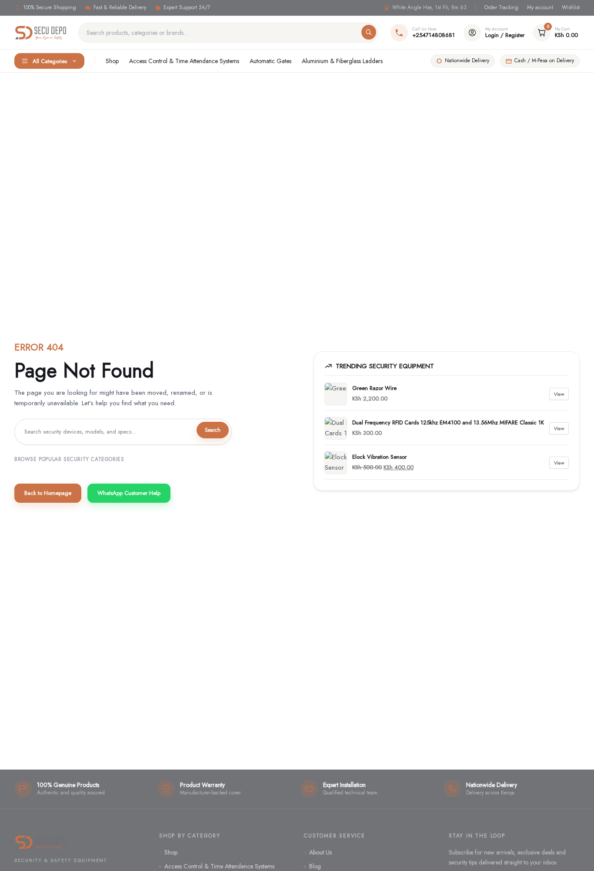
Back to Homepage (47, 493)
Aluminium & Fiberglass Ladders (342, 61)
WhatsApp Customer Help (128, 493)
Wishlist (571, 7)
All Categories (50, 61)
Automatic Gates (270, 61)
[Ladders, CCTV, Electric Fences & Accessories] (41, 32)
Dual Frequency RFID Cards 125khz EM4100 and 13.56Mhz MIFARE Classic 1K (448, 422)
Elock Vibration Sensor (379, 457)
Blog (315, 866)
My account (540, 7)
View (559, 393)
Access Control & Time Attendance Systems (184, 61)
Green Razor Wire (374, 388)
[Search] (368, 32)
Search (212, 430)
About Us (320, 852)
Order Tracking (501, 7)
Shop (112, 61)
